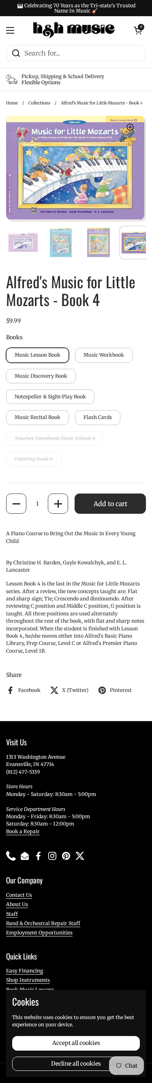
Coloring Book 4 (34, 459)
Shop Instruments (28, 980)
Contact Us (19, 895)
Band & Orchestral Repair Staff (43, 923)
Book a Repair (23, 831)
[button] (16, 504)
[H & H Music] (74, 30)
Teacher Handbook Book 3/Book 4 (55, 438)
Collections (39, 103)
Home (12, 103)
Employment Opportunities (39, 933)
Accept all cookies (76, 1043)
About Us (17, 904)
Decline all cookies (76, 1063)
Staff (12, 914)
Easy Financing (24, 971)
